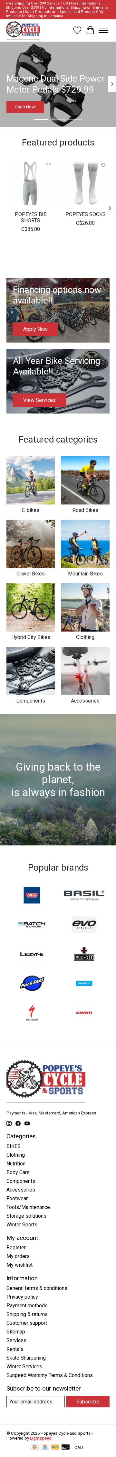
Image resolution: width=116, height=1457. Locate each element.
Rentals (15, 1349)
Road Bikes (85, 510)
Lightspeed (41, 1438)
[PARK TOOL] (32, 984)
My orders (18, 1256)
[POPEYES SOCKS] (85, 183)
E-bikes (30, 510)
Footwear (17, 1198)
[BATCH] (32, 925)
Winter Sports (21, 1225)
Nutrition (15, 1164)
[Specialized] (32, 1013)
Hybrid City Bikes (30, 637)
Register (16, 1247)
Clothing (85, 637)
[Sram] (84, 1013)
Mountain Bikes (85, 574)
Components (30, 701)
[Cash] (35, 1447)
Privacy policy (22, 1297)
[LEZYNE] (32, 954)
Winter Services (24, 1366)
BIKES (13, 1146)
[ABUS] (32, 896)
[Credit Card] (45, 1447)
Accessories (85, 701)
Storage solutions (26, 1216)
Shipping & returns (27, 1314)
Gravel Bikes (30, 574)
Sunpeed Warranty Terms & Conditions (49, 1375)
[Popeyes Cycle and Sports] (23, 30)
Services (16, 1340)
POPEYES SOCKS (85, 214)
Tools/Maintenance (28, 1207)
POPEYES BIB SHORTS (31, 217)
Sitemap (15, 1332)
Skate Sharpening (26, 1358)
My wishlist (19, 1265)
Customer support (26, 1323)
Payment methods (27, 1305)
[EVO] (84, 925)
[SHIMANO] (84, 984)
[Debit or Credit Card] (66, 1447)
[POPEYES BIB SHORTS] (30, 183)
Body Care (18, 1172)
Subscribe (87, 1402)
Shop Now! (25, 107)
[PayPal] (55, 1447)
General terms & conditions (36, 1288)
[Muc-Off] (84, 954)
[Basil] (84, 896)
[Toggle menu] (103, 30)
